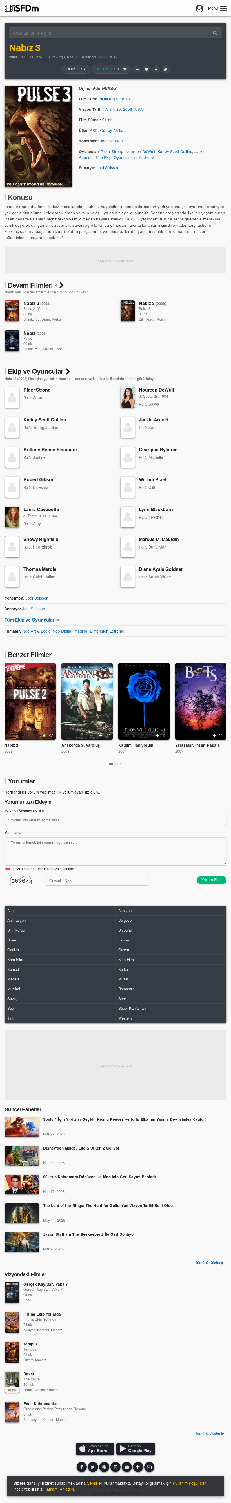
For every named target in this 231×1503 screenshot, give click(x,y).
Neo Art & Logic (36, 631)
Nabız (35, 333)
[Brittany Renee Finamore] (12, 457)
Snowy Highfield (41, 539)
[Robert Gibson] (12, 487)
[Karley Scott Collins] (12, 427)
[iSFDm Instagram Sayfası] (115, 1467)
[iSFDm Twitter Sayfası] (93, 1467)
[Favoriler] (146, 69)
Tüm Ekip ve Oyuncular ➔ (32, 619)
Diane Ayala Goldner (161, 569)
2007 (122, 751)
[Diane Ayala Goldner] (128, 576)
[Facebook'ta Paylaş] (156, 69)
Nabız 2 (37, 303)
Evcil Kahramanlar (40, 1403)
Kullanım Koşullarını (190, 1483)
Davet (28, 1373)
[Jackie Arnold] (128, 427)
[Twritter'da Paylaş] (166, 69)
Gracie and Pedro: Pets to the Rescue (54, 1408)
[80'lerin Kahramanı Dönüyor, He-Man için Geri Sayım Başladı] (22, 1184)
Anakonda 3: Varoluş (80, 745)
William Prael (152, 479)
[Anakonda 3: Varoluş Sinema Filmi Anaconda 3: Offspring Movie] (87, 701)
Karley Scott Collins (174, 151)
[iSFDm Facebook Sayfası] (82, 1467)
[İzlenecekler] (137, 69)
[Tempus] (12, 1352)
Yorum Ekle (211, 880)
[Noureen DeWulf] (128, 397)
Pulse (27, 338)
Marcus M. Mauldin (159, 539)
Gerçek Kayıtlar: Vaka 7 (45, 1284)
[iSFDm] (22, 8)
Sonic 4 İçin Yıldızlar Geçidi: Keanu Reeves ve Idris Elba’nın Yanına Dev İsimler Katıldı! (124, 1119)
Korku (72, 56)
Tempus (30, 1344)
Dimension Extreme (107, 631)
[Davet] (12, 1382)
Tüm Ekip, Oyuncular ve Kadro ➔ (124, 157)
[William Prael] (128, 487)
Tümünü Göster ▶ (209, 1262)
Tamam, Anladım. (60, 1489)
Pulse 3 (144, 308)
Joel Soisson (111, 140)
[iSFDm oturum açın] (199, 8)
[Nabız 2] (12, 310)
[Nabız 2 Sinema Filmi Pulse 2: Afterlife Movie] (30, 701)
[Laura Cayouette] (12, 517)
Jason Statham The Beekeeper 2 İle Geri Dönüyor (89, 1234)
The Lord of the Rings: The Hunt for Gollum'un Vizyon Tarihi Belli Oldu (108, 1205)
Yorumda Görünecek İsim (24, 810)
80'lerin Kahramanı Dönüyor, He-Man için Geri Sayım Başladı (99, 1177)
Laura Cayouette (41, 509)
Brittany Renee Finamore (50, 449)
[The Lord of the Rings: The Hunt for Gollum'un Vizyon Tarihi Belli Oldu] (22, 1213)
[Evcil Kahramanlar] (12, 1412)
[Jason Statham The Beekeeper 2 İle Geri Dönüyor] (22, 1242)
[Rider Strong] (12, 397)
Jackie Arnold (154, 419)
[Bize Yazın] (149, 1467)
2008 (8, 751)
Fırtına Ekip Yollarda (42, 1314)
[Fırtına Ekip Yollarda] (12, 1322)
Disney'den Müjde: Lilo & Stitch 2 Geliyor (81, 1148)
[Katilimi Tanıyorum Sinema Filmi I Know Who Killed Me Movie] (144, 701)
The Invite (31, 1379)
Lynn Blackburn (156, 509)
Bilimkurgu (56, 56)
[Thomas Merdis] (12, 576)
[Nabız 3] (128, 310)
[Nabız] (12, 340)
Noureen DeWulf (140, 151)
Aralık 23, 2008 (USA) (99, 56)
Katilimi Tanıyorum (135, 745)
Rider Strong (112, 151)
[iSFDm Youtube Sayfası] (127, 1467)
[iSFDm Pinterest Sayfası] (104, 1467)
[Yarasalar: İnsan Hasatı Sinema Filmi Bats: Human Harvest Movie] (200, 701)
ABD (94, 130)
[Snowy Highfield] (12, 546)
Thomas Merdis (40, 569)
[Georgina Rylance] (128, 457)
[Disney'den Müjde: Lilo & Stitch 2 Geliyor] (22, 1156)
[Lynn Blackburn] (128, 517)
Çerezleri (95, 1483)
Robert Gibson (39, 479)
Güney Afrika (111, 130)
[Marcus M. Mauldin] (128, 546)
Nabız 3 (152, 303)
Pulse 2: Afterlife (35, 308)
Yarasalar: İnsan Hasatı (197, 745)
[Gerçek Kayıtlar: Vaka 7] (12, 1292)
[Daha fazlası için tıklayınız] (138, 1467)
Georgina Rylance (158, 449)
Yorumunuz (13, 832)
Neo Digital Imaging (70, 631)
